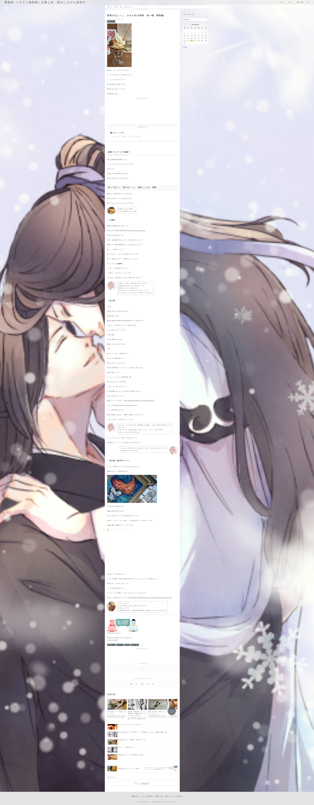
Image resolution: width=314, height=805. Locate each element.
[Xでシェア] (6, 402)
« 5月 (185, 47)
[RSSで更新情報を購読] (153, 684)
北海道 (127, 644)
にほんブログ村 (112, 640)
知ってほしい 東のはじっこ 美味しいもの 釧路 (127, 136)
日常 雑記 (135, 644)
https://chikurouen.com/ (136, 230)
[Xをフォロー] (137, 684)
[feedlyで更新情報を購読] (147, 684)
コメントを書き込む (142, 784)
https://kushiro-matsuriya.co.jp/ (125, 405)
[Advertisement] (142, 111)
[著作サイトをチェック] (131, 684)
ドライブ (120, 644)
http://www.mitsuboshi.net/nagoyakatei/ (139, 400)
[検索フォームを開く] (307, 2)
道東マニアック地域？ (119, 132)
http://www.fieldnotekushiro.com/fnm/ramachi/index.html (150, 597)
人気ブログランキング (114, 633)
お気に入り (112, 644)
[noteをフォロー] (142, 684)
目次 (139, 127)
